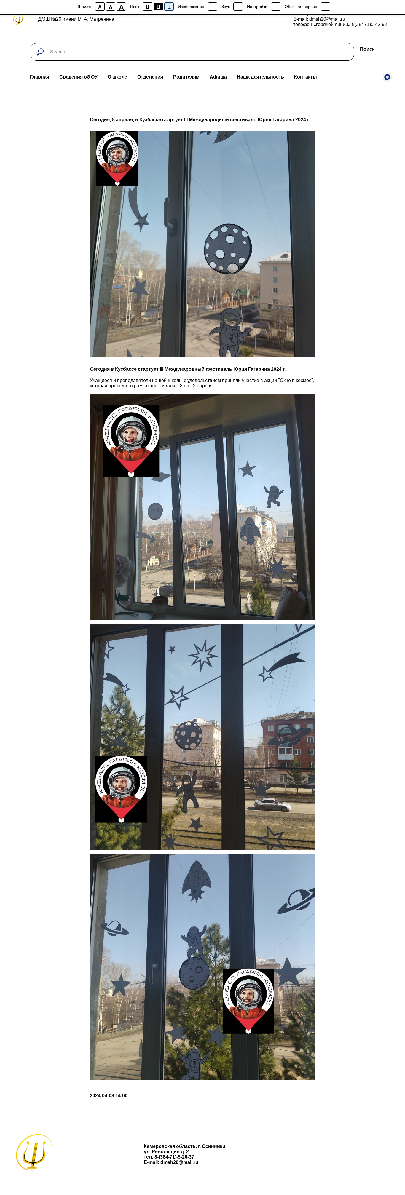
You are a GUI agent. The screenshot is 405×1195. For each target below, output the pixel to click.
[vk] (348, 77)
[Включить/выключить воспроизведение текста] (238, 6)
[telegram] (361, 77)
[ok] (374, 77)
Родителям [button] (186, 76)
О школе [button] (117, 76)
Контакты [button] (305, 76)
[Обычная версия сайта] (325, 6)
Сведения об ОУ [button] (78, 76)
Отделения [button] (150, 76)
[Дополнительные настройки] (275, 6)
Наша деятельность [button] (260, 76)
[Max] (387, 77)
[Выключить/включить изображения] (212, 6)
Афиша (218, 76)
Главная (39, 76)
